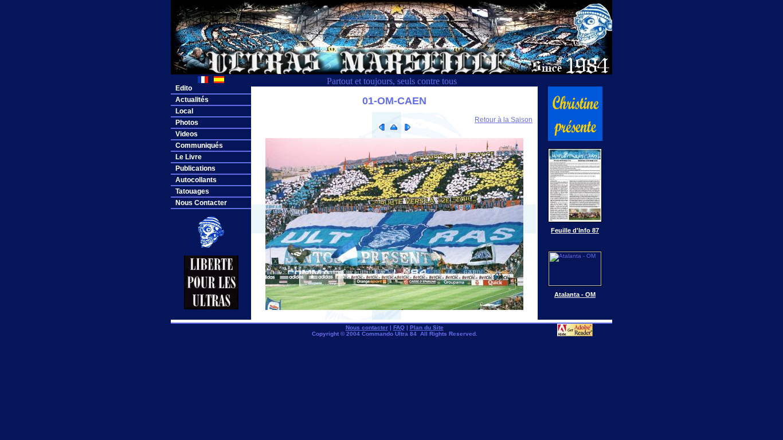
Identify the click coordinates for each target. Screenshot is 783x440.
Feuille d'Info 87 (575, 230)
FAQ (399, 327)
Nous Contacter (201, 203)
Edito (183, 88)
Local (184, 111)
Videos (186, 134)
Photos (186, 123)
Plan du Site (427, 327)
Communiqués (199, 146)
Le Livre (188, 157)
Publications (195, 168)
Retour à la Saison (504, 120)
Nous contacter (367, 327)
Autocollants (196, 180)
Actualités (192, 100)
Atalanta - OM (575, 294)
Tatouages (192, 191)
